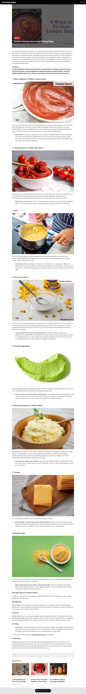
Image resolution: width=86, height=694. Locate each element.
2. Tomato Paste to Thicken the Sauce (52, 69)
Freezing (53, 73)
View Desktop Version (44, 690)
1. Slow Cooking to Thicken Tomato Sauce (26, 69)
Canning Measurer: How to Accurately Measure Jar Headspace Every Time (20, 680)
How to (17, 38)
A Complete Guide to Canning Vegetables (57, 680)
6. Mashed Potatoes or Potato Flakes (50, 71)
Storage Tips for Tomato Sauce (31, 73)
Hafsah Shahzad (16, 684)
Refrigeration (45, 73)
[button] (84, 2)
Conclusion (65, 73)
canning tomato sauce (39, 634)
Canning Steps (9, 2)
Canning (59, 73)
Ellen (17, 44)
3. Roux (67, 69)
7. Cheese (65, 71)
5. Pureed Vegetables (31, 71)
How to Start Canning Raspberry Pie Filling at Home (39, 680)
